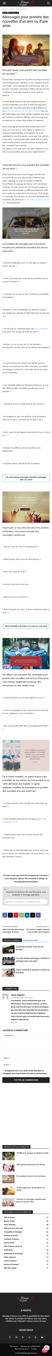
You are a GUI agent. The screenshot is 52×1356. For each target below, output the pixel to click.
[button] (4, 3)
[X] (10, 915)
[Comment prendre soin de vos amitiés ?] (8, 949)
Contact (34, 1349)
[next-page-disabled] (7, 981)
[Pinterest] (16, 915)
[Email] (32, 915)
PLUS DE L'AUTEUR (30, 940)
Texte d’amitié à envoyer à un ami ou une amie (26, 626)
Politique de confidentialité (30, 1346)
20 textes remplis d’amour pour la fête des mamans (38, 930)
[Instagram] (16, 1337)
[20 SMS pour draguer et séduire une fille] (8, 1156)
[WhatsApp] (21, 915)
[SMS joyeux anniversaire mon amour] (8, 1167)
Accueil (4, 9)
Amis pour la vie (21, 9)
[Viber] (38, 915)
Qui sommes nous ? (22, 1349)
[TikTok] (29, 1337)
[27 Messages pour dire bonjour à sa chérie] (8, 1190)
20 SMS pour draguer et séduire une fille (32, 1153)
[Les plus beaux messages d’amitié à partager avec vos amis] (8, 961)
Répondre (14, 1022)
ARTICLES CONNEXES (12, 940)
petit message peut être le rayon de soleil (23, 111)
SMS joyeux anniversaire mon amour (30, 1165)
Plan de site (14, 1346)
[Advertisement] (26, 1114)
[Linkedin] (27, 915)
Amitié (12, 9)
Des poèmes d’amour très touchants (31, 1176)
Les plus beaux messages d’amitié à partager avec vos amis (26, 478)
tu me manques (41, 328)
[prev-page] (3, 981)
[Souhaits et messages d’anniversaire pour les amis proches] (8, 1202)
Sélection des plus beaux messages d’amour (13, 930)
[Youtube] (42, 1337)
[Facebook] (4, 915)
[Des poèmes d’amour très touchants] (8, 1179)
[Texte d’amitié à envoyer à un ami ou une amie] (8, 972)
